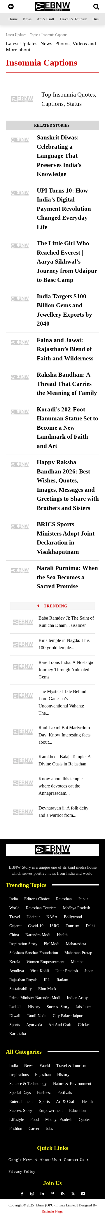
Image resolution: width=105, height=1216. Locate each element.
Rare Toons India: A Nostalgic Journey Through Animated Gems (66, 669)
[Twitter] (73, 1194)
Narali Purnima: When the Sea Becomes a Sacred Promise (67, 577)
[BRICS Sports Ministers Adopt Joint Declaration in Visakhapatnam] (20, 527)
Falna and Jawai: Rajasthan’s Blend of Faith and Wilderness (65, 349)
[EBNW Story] (52, 6)
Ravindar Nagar (53, 1211)
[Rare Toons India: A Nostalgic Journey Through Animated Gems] (23, 667)
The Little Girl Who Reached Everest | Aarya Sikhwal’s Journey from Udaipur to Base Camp (67, 261)
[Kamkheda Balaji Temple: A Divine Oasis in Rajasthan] (23, 761)
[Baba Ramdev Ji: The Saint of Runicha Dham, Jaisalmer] (23, 622)
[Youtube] (83, 1194)
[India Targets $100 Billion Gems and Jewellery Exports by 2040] (20, 299)
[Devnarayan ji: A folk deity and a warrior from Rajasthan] (23, 812)
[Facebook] (22, 1194)
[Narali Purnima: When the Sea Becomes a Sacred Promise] (20, 571)
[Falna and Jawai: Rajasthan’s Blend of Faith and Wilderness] (20, 343)
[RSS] (63, 1194)
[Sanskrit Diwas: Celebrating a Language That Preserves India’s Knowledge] (20, 140)
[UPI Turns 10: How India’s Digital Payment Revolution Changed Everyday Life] (20, 193)
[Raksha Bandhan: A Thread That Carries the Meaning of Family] (20, 377)
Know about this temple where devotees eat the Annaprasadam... (60, 786)
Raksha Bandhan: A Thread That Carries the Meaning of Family (67, 383)
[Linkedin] (42, 1194)
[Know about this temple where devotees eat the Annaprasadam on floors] (23, 783)
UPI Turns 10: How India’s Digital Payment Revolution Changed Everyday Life (64, 209)
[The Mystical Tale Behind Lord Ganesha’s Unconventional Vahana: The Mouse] (23, 696)
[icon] (11, 7)
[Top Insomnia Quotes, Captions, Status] (22, 99)
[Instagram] (32, 1194)
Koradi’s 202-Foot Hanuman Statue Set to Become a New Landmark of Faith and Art (67, 427)
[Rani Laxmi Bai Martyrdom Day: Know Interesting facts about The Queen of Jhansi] (23, 732)
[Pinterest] (53, 1194)
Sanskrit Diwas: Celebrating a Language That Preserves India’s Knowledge (59, 155)
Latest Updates (16, 35)
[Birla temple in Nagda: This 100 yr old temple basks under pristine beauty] (23, 644)
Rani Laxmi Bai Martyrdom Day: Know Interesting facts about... (64, 735)
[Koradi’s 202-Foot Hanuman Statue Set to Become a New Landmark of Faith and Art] (20, 412)
